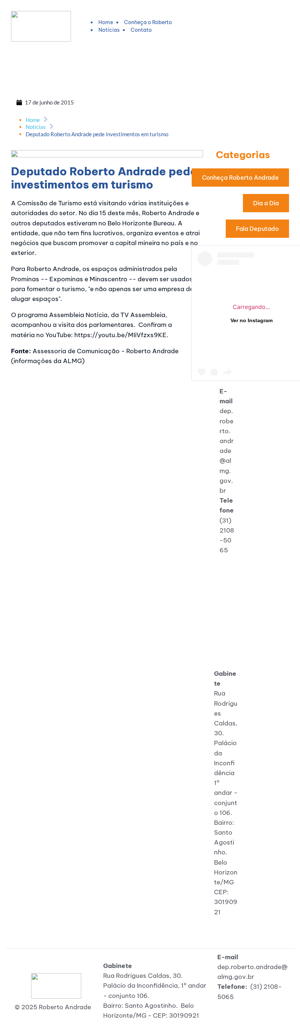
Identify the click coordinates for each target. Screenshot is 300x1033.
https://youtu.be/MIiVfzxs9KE (120, 335)
